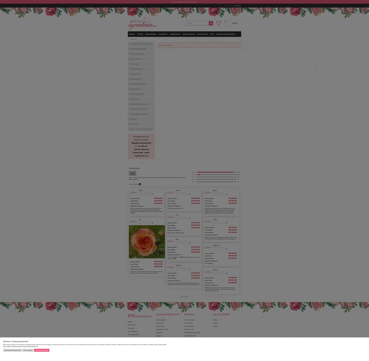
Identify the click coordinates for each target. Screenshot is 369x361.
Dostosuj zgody (28, 350)
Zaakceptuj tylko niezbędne (12, 350)
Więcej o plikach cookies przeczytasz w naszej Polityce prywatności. (20, 346)
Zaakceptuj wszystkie (41, 350)
